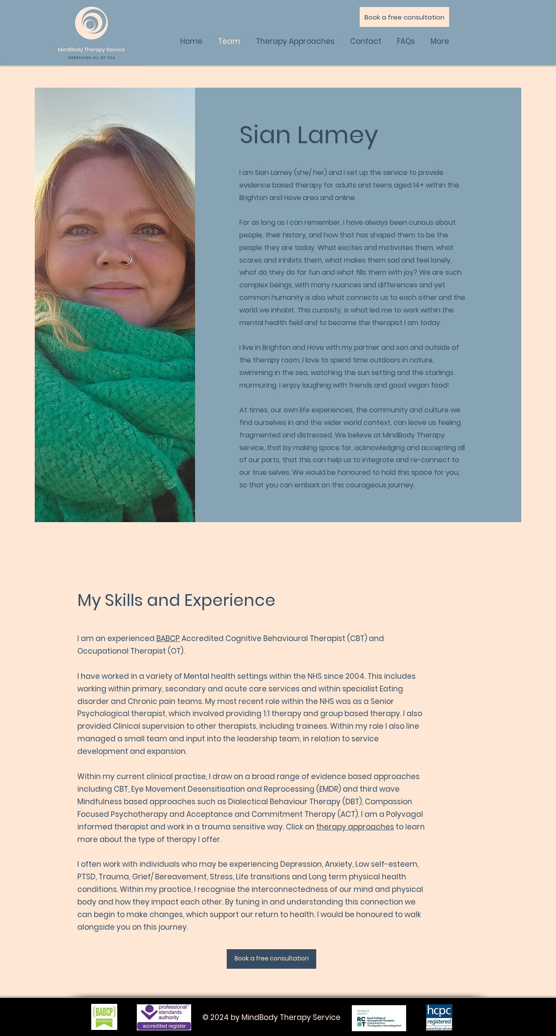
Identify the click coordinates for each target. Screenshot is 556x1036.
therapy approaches (355, 827)
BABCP (168, 638)
